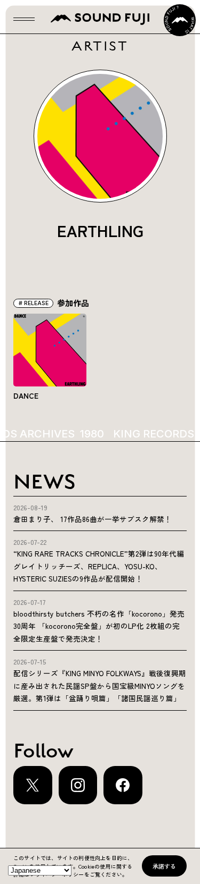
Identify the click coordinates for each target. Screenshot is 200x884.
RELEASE (36, 303)
